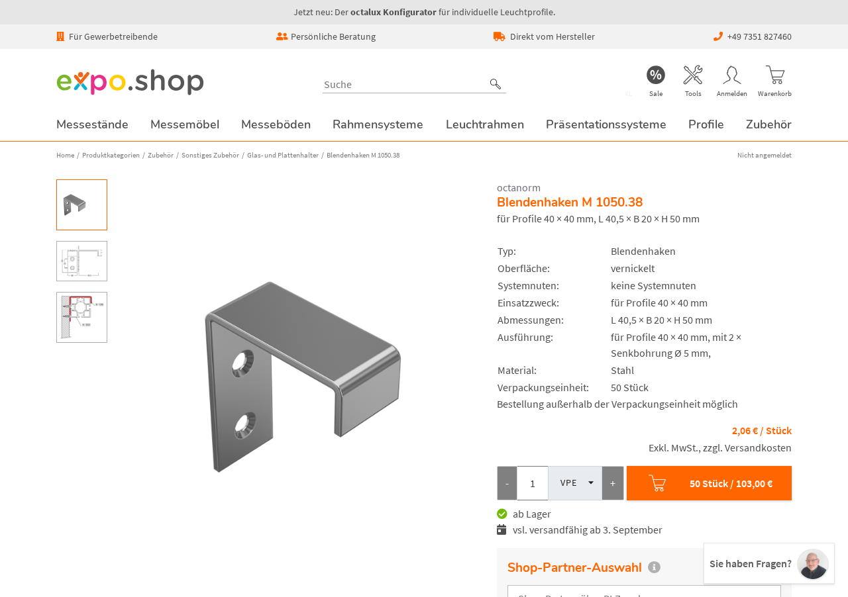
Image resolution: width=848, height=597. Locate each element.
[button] (496, 84)
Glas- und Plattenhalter (283, 155)
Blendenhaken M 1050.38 (363, 155)
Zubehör (161, 155)
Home (65, 155)
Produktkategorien (111, 155)
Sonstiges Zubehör (210, 155)
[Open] (588, 482)
